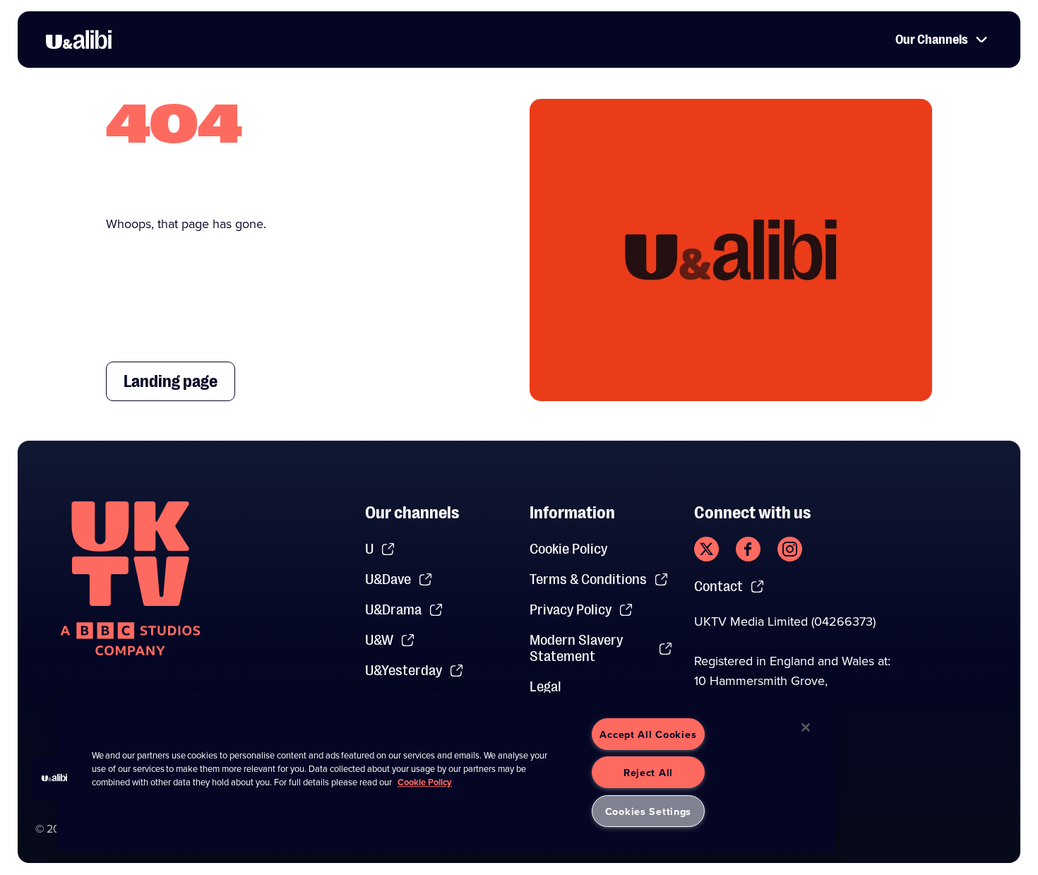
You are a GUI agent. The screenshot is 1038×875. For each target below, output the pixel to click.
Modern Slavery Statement (576, 648)
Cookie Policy (568, 549)
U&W (379, 640)
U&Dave (388, 579)
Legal (545, 687)
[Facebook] (748, 549)
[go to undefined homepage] (130, 578)
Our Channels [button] (931, 39)
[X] (706, 549)
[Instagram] (789, 549)
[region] (445, 772)
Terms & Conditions (588, 579)
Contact (718, 586)
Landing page (170, 381)
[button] (54, 777)
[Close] (805, 727)
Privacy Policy (571, 610)
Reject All (648, 772)
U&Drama (393, 610)
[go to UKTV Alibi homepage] (79, 39)
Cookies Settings (648, 811)
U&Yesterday (403, 670)
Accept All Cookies (647, 734)
